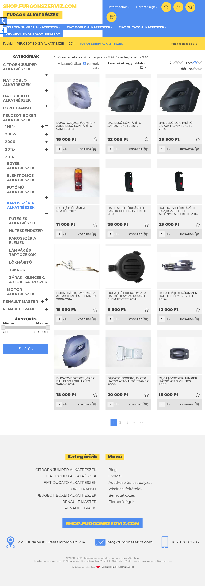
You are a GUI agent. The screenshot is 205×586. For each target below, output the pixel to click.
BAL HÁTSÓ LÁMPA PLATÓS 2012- (70, 209)
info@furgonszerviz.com (129, 542)
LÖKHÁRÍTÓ (20, 262)
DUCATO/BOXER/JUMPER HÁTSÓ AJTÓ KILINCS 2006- (178, 381)
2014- (72, 43)
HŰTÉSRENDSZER (26, 231)
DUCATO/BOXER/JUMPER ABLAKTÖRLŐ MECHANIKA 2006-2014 (76, 296)
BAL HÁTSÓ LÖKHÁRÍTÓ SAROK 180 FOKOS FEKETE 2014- (127, 211)
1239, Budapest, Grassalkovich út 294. (50, 542)
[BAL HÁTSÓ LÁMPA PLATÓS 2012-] (76, 181)
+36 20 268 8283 (183, 542)
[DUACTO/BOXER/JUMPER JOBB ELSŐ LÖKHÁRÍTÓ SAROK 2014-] (76, 96)
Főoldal (8, 43)
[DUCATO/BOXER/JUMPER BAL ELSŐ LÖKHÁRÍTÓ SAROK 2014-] (76, 352)
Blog (113, 470)
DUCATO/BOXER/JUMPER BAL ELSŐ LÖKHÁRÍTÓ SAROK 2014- (75, 381)
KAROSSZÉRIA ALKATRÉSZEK (21, 205)
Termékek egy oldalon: (127, 63)
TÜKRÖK (17, 270)
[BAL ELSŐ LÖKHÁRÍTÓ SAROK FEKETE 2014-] (128, 96)
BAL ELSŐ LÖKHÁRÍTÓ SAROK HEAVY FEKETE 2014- (176, 126)
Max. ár (42, 323)
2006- (10, 142)
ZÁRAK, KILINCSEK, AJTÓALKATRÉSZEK (28, 279)
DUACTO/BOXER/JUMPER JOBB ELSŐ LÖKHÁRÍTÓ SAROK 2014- (75, 126)
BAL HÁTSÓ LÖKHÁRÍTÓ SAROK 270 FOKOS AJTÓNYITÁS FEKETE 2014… (179, 211)
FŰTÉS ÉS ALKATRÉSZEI (22, 221)
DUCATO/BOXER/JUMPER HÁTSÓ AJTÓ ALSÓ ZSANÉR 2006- (128, 381)
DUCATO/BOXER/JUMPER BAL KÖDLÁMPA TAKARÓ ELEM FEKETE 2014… (127, 296)
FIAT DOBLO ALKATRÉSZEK (88, 27)
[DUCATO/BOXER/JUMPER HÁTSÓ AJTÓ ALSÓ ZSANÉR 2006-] (128, 352)
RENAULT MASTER (20, 301)
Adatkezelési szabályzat (130, 482)
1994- (10, 126)
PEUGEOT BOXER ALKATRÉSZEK (32, 33)
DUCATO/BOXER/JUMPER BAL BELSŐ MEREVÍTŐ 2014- (178, 296)
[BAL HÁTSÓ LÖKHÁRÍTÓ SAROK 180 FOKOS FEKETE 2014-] (128, 181)
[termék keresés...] (166, 7)
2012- (10, 149)
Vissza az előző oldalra (184, 43)
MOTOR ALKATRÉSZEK (21, 291)
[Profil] (178, 7)
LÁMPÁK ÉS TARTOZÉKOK (22, 252)
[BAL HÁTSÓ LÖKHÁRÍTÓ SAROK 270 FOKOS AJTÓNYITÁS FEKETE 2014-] (179, 181)
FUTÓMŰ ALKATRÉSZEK (21, 189)
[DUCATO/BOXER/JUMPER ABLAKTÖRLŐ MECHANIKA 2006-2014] (76, 266)
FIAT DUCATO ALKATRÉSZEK (141, 27)
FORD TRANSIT (17, 108)
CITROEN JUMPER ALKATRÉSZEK (32, 27)
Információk (118, 7)
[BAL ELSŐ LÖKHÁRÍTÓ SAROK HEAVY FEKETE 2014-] (179, 96)
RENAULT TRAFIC (19, 309)
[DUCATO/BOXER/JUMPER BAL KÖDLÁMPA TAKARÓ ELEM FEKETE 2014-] (128, 266)
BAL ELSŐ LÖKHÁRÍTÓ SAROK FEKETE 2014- (124, 124)
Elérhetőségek (146, 7)
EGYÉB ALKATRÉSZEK (21, 165)
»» (141, 422)
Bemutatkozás (122, 495)
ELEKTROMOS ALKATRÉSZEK (21, 177)
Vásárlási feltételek (126, 489)
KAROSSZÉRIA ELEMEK (22, 240)
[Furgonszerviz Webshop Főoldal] (51, 6)
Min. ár (8, 323)
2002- (10, 134)
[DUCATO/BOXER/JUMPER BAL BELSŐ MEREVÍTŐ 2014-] (179, 266)
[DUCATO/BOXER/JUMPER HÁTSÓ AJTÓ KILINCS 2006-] (179, 352)
